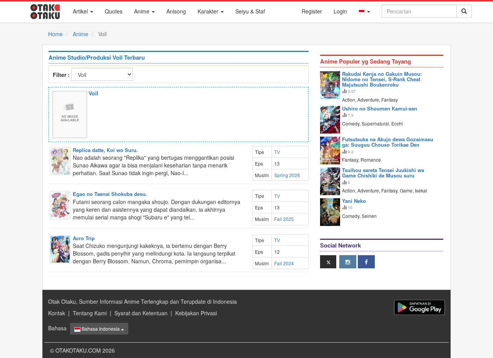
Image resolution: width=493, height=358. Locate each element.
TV (277, 152)
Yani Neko (354, 200)
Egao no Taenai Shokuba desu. (110, 193)
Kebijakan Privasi (196, 313)
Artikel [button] (81, 11)
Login (340, 11)
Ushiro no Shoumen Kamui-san (379, 108)
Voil (93, 93)
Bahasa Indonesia (100, 328)
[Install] (419, 307)
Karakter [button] (209, 11)
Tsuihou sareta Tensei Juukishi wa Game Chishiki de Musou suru (383, 172)
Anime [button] (142, 11)
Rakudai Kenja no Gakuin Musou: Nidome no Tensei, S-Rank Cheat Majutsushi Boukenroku (382, 79)
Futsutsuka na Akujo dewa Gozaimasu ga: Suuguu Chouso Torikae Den (387, 142)
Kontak (56, 313)
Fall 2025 (284, 219)
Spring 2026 (287, 175)
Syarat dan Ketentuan (141, 313)
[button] (364, 11)
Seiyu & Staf (250, 11)
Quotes (113, 11)
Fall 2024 (284, 263)
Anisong (176, 11)
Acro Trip (84, 238)
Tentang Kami (90, 313)
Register (312, 11)
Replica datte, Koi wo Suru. (105, 150)
